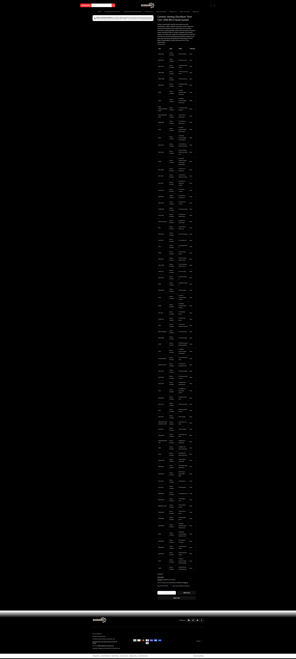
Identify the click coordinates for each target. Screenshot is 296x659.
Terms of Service (124, 656)
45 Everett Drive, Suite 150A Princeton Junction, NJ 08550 (104, 642)
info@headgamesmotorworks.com (105, 646)
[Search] (113, 5)
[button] (112, 12)
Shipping (159, 580)
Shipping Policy (133, 656)
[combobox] (102, 5)
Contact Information (105, 656)
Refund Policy (115, 656)
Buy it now (177, 598)
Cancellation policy (142, 656)
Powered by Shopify (198, 656)
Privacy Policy (95, 656)
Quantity (160, 589)
